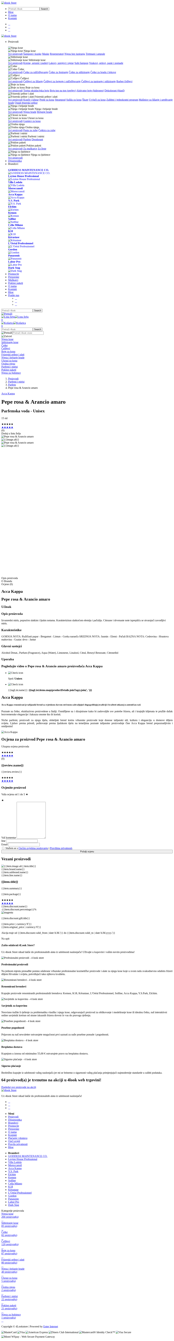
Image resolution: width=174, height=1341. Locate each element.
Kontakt (12, 18)
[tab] (87, 339)
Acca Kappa (8, 393)
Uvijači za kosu (97, 99)
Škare (85, 99)
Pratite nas (13, 295)
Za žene (42, 148)
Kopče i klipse (31, 99)
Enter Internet (50, 1326)
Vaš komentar (8, 837)
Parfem (27, 139)
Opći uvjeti (14, 1141)
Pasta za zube (30, 130)
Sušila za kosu (74, 99)
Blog (10, 12)
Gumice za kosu (32, 121)
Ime (3, 840)
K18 (10, 1186)
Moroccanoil (15, 1165)
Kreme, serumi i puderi (35, 63)
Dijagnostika (15, 160)
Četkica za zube (46, 130)
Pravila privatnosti (18, 1144)
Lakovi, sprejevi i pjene (61, 63)
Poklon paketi (15, 283)
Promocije (13, 273)
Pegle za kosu (46, 99)
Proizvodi (13, 378)
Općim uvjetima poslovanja (33, 848)
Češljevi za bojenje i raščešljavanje (62, 81)
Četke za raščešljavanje (35, 72)
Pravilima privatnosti (61, 848)
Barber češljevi (124, 81)
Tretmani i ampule (95, 53)
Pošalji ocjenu (87, 851)
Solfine (12, 1180)
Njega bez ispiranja (74, 53)
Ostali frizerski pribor (26, 102)
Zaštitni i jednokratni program (122, 99)
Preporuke (13, 276)
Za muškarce (30, 148)
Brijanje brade (44, 112)
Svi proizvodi (15, 53)
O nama (12, 15)
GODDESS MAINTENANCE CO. (27, 1156)
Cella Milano (15, 1183)
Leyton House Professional (22, 1159)
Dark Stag (13, 1205)
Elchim (12, 1174)
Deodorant (37, 139)
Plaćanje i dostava (17, 1138)
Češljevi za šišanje (33, 81)
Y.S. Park (13, 1171)
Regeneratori (57, 53)
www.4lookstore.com (47, 570)
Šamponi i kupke (32, 53)
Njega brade (29, 112)
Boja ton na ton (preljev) (63, 90)
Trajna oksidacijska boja (36, 90)
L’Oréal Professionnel (20, 1192)
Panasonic (13, 1198)
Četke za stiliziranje (79, 72)
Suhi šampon (81, 63)
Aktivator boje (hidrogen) (90, 90)
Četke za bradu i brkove (103, 72)
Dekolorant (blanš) (115, 90)
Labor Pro (13, 1201)
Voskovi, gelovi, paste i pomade (106, 63)
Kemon (12, 1177)
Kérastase (13, 1189)
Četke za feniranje (58, 72)
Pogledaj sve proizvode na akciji (18, 1087)
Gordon (12, 1195)
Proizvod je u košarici (57, 523)
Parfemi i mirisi (16, 381)
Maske (45, 53)
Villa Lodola (15, 1162)
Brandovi (13, 1122)
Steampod (60, 99)
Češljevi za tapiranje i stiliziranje (98, 81)
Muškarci (13, 280)
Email (4, 844)
